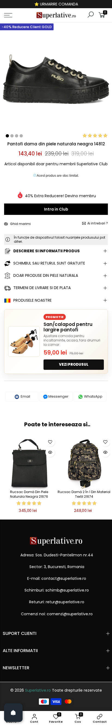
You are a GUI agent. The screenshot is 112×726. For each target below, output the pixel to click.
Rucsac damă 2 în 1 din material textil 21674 (84, 494)
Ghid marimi (20, 223)
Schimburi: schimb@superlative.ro (56, 590)
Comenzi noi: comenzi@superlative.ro (57, 614)
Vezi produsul (73, 364)
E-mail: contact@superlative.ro (56, 578)
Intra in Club (56, 209)
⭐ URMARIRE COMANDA (56, 4)
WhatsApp (92, 396)
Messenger (58, 396)
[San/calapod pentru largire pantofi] (24, 341)
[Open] (13, 712)
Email (25, 396)
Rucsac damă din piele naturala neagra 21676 (29, 494)
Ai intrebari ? (97, 223)
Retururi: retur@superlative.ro (56, 602)
